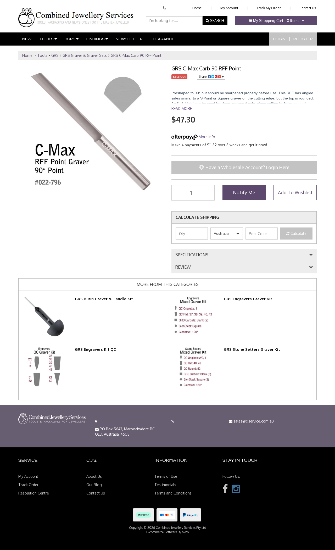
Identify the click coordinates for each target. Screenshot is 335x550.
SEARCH (216, 20)
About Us (94, 476)
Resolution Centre (33, 493)
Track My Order (269, 8)
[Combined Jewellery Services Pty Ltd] (77, 13)
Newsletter (129, 39)
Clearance (162, 39)
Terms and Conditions (173, 493)
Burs (70, 39)
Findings (95, 39)
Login (279, 39)
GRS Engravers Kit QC (95, 349)
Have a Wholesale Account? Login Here (246, 167)
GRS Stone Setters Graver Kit (252, 349)
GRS (55, 55)
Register (303, 39)
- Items (276, 20)
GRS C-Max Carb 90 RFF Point (136, 55)
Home (197, 8)
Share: (203, 77)
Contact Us (307, 8)
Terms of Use (165, 476)
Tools (46, 39)
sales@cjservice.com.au (253, 421)
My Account (229, 8)
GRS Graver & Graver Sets (85, 55)
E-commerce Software (161, 532)
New (26, 39)
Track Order (28, 484)
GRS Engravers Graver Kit (248, 298)
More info (206, 137)
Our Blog (94, 484)
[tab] (244, 255)
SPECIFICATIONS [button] (191, 255)
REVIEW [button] (183, 267)
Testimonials (165, 484)
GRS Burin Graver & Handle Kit (104, 298)
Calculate (297, 233)
